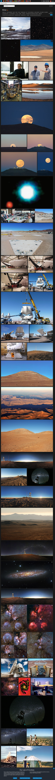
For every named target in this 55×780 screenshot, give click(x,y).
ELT (26, 12)
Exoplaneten (37, 12)
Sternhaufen (23, 15)
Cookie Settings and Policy (37, 778)
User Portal (47, 1)
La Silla (17, 13)
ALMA (14, 12)
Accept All (15, 778)
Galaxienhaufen (5, 13)
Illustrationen (12, 13)
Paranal (23, 13)
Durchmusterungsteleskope (35, 15)
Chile (19, 12)
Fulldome (42, 12)
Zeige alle (4, 12)
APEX (16, 12)
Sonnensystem (17, 15)
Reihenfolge (50, 13)
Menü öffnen (4, 3)
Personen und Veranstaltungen (32, 13)
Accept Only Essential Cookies (25, 778)
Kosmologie (23, 12)
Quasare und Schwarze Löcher (8, 15)
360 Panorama (9, 12)
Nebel (20, 13)
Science (44, 1)
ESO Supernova (31, 12)
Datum (51, 14)
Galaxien (46, 12)
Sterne (28, 15)
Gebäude (40, 13)
